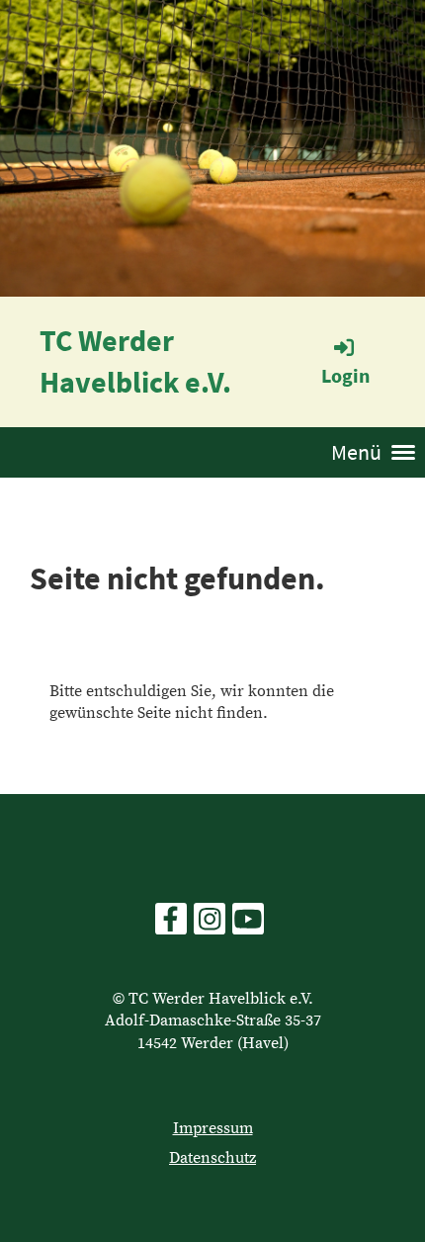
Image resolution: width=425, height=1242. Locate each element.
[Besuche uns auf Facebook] (171, 925)
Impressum (213, 1128)
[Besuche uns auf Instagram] (209, 925)
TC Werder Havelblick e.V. (135, 360)
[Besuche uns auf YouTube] (248, 925)
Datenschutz (212, 1158)
